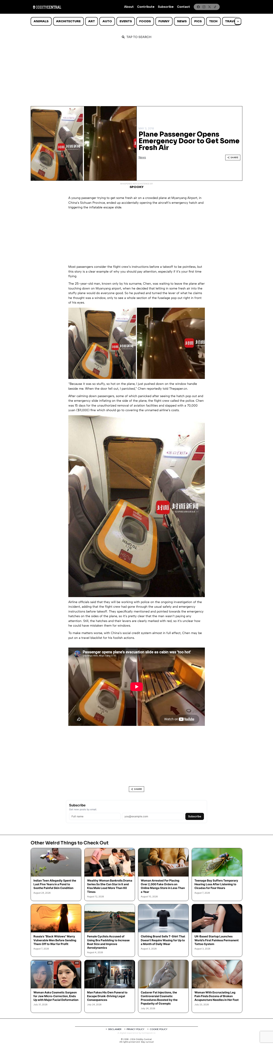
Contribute (146, 7)
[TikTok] (215, 6)
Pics (198, 21)
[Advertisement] (136, 71)
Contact (183, 7)
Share (234, 157)
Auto (107, 21)
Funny (164, 21)
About (129, 7)
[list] (136, 21)
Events (126, 21)
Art (91, 21)
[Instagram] (203, 6)
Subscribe (166, 7)
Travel (231, 21)
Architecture (68, 21)
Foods (145, 21)
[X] (209, 6)
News (182, 21)
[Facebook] (198, 6)
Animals (41, 21)
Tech (213, 21)
